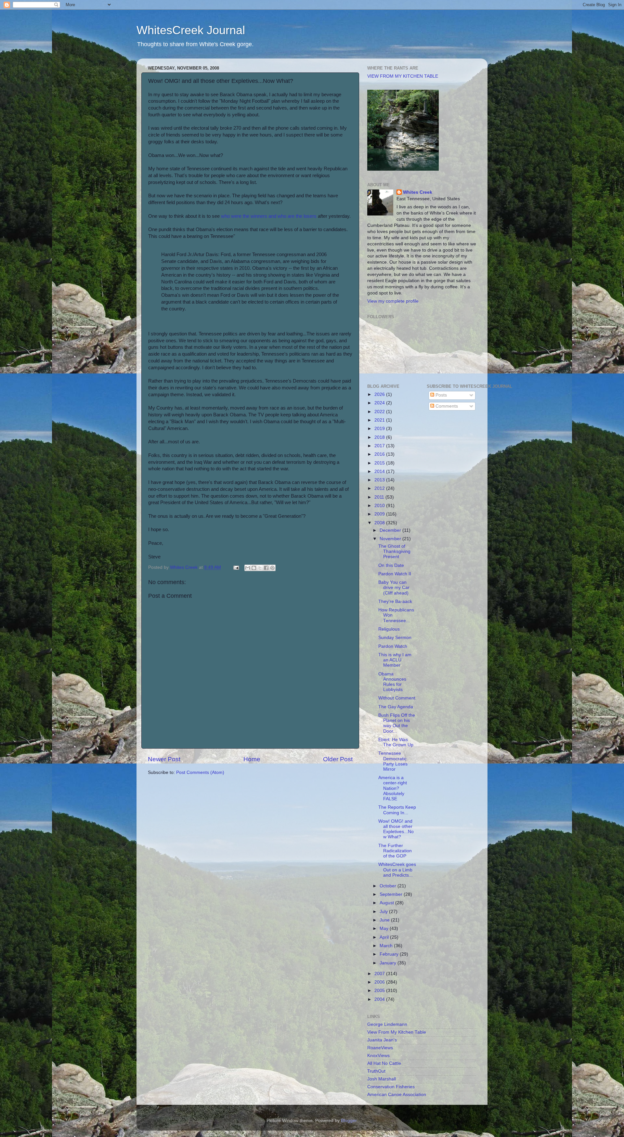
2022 (380, 411)
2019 (380, 428)
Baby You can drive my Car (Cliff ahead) (394, 587)
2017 (380, 445)
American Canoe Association (396, 1094)
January (388, 963)
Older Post (338, 759)
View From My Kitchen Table (396, 1032)
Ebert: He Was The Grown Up (395, 742)
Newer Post (164, 759)
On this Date (391, 565)
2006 (380, 982)
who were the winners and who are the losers (269, 216)
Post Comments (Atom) (200, 772)
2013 (380, 479)
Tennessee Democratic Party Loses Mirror (393, 761)
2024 (380, 402)
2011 (379, 497)
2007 (380, 973)
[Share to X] (260, 568)
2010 (380, 505)
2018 (380, 437)
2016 (380, 454)
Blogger (349, 1120)
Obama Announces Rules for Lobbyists (392, 682)
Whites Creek (417, 192)
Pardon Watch (392, 646)
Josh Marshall (381, 1079)
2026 (380, 394)
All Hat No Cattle (384, 1063)
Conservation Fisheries (391, 1086)
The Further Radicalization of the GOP (395, 850)
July (384, 911)
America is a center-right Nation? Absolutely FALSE (392, 788)
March (387, 945)
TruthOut (376, 1071)
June (385, 920)
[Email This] (247, 568)
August (387, 902)
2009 (380, 514)
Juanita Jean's (382, 1040)
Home (251, 759)
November (391, 538)
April (385, 937)
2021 (380, 420)
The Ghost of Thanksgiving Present (394, 551)
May (385, 928)
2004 (380, 999)
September (392, 894)
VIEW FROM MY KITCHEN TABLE (402, 76)
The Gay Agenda (395, 706)
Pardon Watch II (394, 573)
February (390, 954)
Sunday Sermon (394, 637)
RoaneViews (380, 1047)
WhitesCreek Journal (190, 30)
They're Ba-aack (395, 601)
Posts (440, 395)
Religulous (389, 629)
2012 (380, 488)
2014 (380, 471)
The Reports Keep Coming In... (397, 810)
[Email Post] (235, 567)
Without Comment (396, 698)
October (388, 885)
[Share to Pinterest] (272, 568)
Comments (446, 406)
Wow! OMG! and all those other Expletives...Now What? (396, 829)
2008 (380, 522)
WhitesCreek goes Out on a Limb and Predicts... (397, 869)
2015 (380, 463)
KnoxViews (378, 1055)
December (391, 530)
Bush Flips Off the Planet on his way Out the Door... (396, 723)
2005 (380, 990)
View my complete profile (393, 301)
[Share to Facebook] (266, 568)
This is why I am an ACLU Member (394, 660)
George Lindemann (387, 1024)
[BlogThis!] (254, 568)
